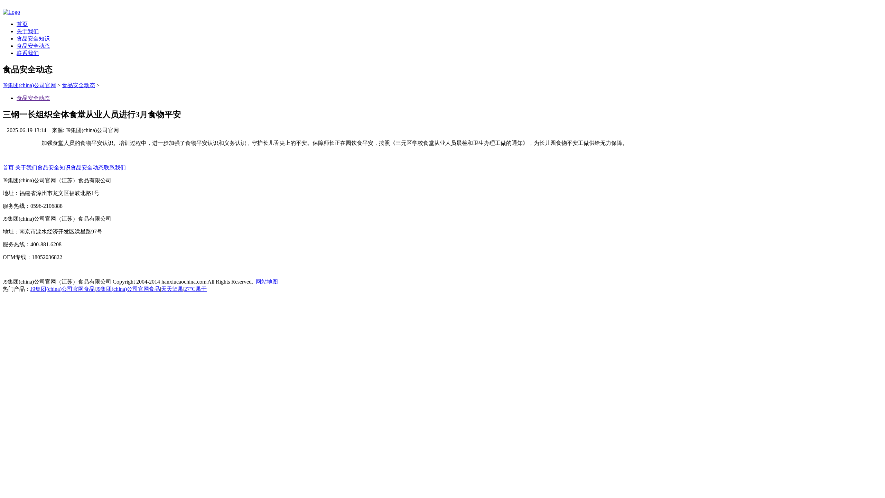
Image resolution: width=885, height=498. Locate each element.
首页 (22, 24)
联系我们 (28, 53)
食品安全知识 (33, 39)
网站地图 (267, 282)
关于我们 (28, 31)
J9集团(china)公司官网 (29, 85)
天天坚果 (172, 289)
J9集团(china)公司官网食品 (62, 289)
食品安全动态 (33, 46)
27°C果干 (195, 289)
